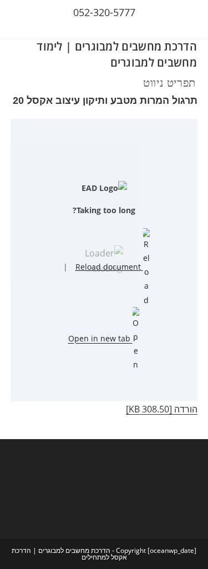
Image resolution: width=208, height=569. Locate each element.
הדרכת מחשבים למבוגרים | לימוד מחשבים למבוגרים (117, 54)
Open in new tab (100, 338)
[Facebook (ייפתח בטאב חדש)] (112, 27)
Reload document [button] (109, 266)
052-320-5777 (104, 12)
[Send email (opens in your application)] (98, 27)
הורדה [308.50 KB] (161, 409)
